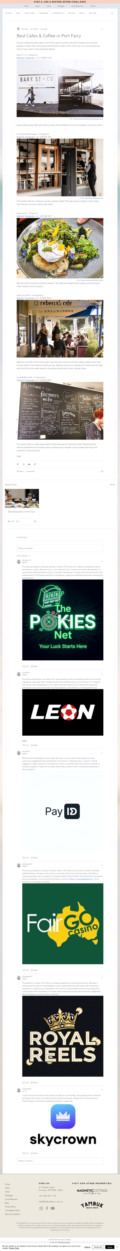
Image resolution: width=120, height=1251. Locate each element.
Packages (9, 1195)
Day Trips (92, 13)
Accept (109, 1247)
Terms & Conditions (12, 1214)
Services (71, 13)
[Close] (117, 1247)
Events (81, 13)
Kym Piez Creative (64, 1242)
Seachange (43, 13)
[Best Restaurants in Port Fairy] (22, 498)
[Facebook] (47, 1208)
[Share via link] (35, 464)
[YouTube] (52, 1208)
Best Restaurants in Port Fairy (21, 512)
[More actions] (102, 29)
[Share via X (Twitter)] (23, 464)
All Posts (8, 13)
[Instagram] (41, 1208)
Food (18, 13)
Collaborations (58, 13)
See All (112, 485)
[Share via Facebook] (18, 464)
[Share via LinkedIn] (29, 464)
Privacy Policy (10, 1206)
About (7, 1188)
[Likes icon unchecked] (23, 666)
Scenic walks (30, 13)
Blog (7, 1203)
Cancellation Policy (12, 1210)
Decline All (98, 1247)
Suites (7, 1191)
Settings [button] (87, 1247)
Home (7, 1184)
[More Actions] (102, 561)
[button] (112, 13)
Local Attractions (11, 1199)
